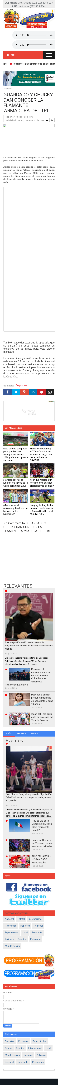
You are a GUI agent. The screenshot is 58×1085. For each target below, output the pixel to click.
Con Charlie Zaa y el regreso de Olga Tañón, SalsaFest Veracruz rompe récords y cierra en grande (29, 797)
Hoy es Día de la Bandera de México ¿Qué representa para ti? (42, 825)
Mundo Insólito (12, 946)
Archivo (34, 733)
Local (25, 932)
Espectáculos (12, 932)
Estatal (21, 919)
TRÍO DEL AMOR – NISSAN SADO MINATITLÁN (41, 859)
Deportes (7, 88)
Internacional (35, 919)
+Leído (9, 733)
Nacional (9, 919)
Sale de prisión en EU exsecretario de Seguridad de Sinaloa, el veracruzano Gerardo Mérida (29, 645)
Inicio (13, 55)
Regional (38, 925)
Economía (37, 932)
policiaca (9, 939)
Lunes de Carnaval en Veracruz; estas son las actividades (42, 843)
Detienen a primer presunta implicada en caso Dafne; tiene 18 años (42, 699)
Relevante (35, 939)
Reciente (21, 733)
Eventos (22, 939)
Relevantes (10, 925)
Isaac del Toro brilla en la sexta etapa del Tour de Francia (42, 717)
